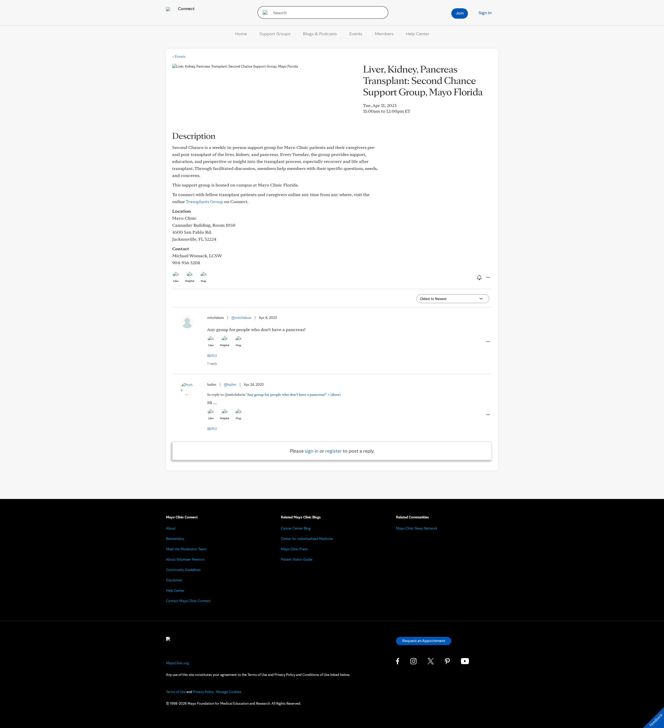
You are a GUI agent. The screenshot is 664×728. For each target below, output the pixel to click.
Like (175, 281)
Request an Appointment (423, 640)
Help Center (417, 33)
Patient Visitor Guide (296, 559)
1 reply (212, 363)
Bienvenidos (175, 539)
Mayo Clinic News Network (416, 528)
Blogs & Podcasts (320, 33)
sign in (312, 451)
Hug (203, 281)
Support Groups (274, 33)
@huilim (230, 384)
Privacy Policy (203, 692)
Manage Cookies (228, 692)
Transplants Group (204, 201)
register (333, 451)
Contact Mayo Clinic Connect (188, 601)
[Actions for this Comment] (487, 342)
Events (355, 33)
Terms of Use (176, 692)
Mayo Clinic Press (294, 549)
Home (241, 33)
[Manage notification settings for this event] (478, 277)
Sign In (485, 12)
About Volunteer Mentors (185, 559)
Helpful (189, 281)
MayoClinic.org (177, 663)
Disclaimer (174, 580)
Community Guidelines (183, 570)
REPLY (212, 356)
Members (384, 33)
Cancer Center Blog (295, 528)
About (171, 528)
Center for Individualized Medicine (307, 539)
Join (460, 13)
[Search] (263, 12)
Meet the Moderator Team (186, 549)
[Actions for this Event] (487, 277)
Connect (186, 8)
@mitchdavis (241, 318)
